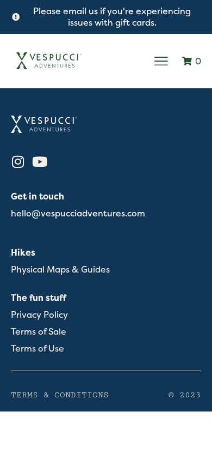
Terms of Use (37, 348)
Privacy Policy (39, 314)
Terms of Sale (38, 331)
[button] (161, 61)
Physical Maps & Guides (60, 269)
